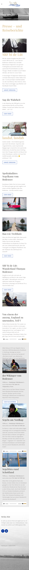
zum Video (8, 114)
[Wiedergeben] (4, 339)
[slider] (25, 339)
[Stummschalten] (22, 339)
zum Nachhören (10, 402)
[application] (14, 339)
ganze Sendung (10, 90)
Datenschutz (12, 545)
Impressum (4, 545)
